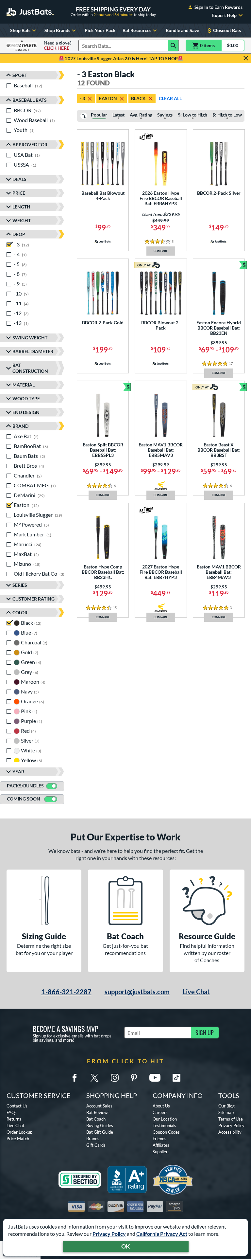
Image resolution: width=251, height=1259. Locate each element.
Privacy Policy (109, 1234)
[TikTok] (176, 1078)
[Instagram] (115, 1078)
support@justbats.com (137, 992)
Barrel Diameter (32, 351)
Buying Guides (99, 1125)
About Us (161, 1105)
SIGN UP (204, 1032)
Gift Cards (96, 1145)
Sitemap (226, 1112)
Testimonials (164, 1125)
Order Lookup (19, 1132)
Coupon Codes (166, 1132)
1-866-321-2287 (67, 992)
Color (19, 612)
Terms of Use (230, 1119)
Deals (19, 179)
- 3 (82, 98)
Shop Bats (20, 30)
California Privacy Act (161, 1234)
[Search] (173, 45)
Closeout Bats (227, 30)
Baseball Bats (29, 100)
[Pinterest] (134, 1078)
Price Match (18, 1138)
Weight (21, 220)
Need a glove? (58, 45)
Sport (19, 75)
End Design (26, 412)
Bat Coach (96, 1119)
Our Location (165, 1119)
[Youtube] (154, 1078)
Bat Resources (137, 30)
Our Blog (226, 1105)
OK (125, 1246)
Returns (14, 1119)
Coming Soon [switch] (23, 798)
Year (18, 771)
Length (21, 206)
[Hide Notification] (246, 58)
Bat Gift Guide (99, 1132)
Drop (18, 234)
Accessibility (230, 1132)
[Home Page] (30, 12)
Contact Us (17, 1105)
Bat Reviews (97, 1112)
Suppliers (161, 1151)
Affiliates (161, 1145)
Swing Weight (29, 337)
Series (19, 585)
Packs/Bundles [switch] (25, 785)
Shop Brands (57, 30)
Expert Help (224, 15)
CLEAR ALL (170, 98)
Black (138, 98)
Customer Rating (33, 599)
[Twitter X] (94, 1078)
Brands (92, 1138)
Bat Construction (30, 368)
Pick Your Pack (100, 30)
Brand (20, 426)
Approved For (29, 144)
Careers (160, 1112)
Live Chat (196, 992)
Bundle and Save (182, 30)
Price (18, 193)
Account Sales (99, 1105)
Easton (108, 98)
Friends (159, 1138)
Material (23, 384)
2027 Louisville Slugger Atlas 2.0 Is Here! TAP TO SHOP (121, 58)
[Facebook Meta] (74, 1078)
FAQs (12, 1112)
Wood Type (26, 398)
